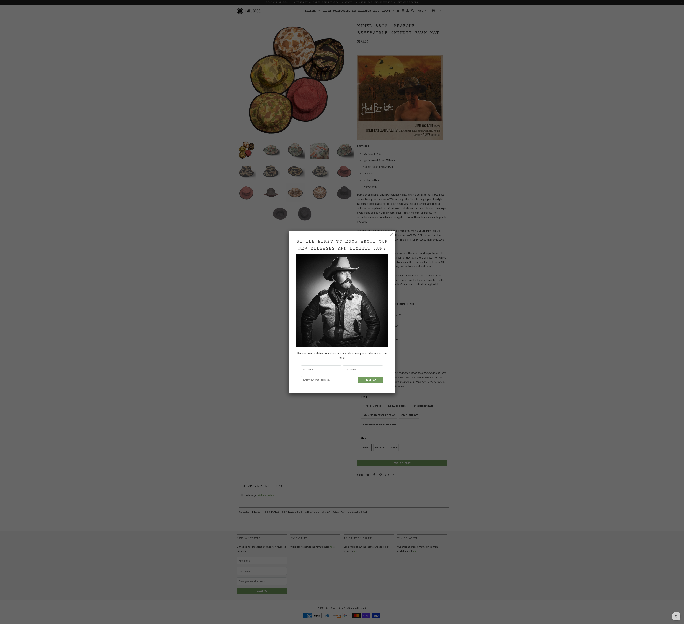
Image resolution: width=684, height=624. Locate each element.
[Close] (392, 234)
